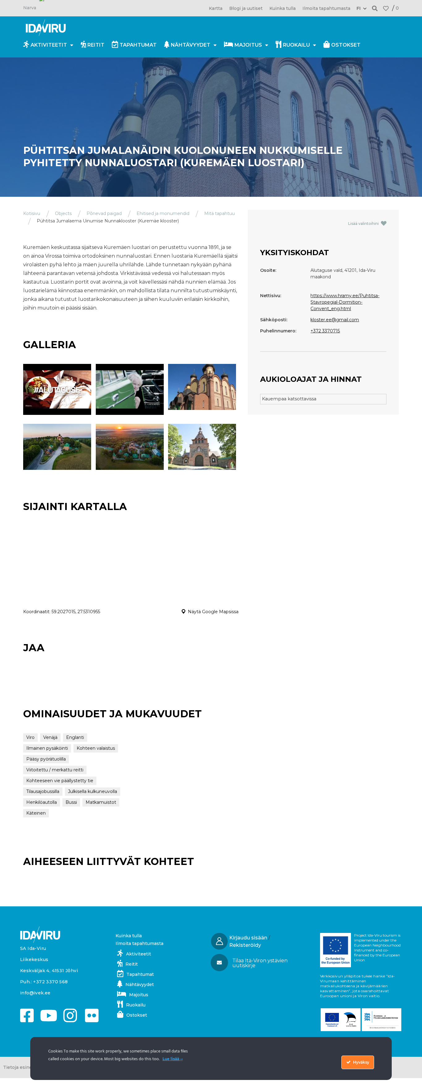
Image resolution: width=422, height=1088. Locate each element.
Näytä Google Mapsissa (213, 611)
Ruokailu (296, 45)
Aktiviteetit (49, 45)
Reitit (95, 45)
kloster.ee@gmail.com (334, 320)
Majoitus (248, 45)
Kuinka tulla (282, 8)
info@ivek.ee (35, 993)
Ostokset (346, 45)
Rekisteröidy (245, 945)
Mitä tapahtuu (219, 213)
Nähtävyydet (190, 45)
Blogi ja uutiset (246, 8)
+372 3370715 (325, 331)
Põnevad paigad (104, 213)
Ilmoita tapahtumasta (326, 8)
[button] (375, 8)
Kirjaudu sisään (248, 938)
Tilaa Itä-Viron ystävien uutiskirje (260, 963)
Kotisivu (31, 213)
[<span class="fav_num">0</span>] (386, 8)
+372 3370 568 (50, 982)
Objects (63, 213)
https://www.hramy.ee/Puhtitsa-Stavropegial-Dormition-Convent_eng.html (344, 302)
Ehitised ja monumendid (163, 213)
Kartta (215, 8)
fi (359, 8)
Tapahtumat (138, 45)
